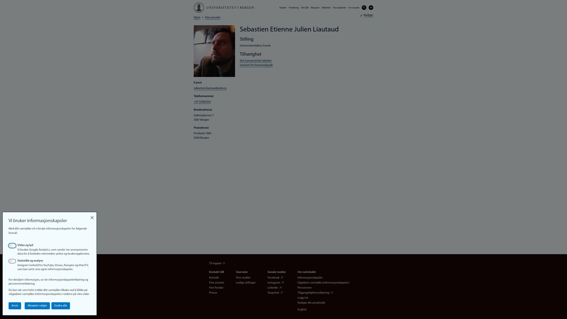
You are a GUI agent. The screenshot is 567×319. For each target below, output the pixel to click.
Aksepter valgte (37, 305)
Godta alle (60, 305)
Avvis (15, 305)
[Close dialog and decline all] (92, 216)
